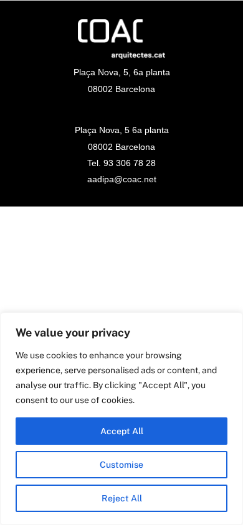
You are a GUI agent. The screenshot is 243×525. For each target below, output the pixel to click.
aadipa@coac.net (121, 179)
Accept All (121, 431)
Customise (121, 465)
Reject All (122, 498)
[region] (121, 418)
